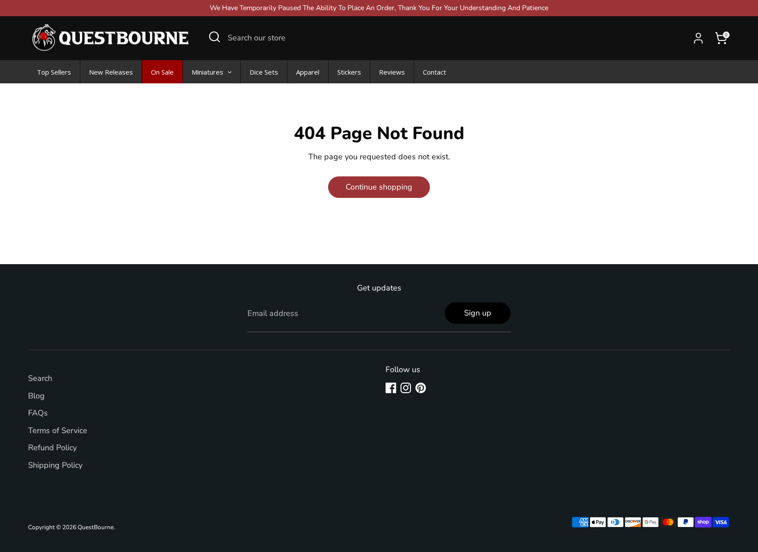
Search (40, 378)
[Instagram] (405, 388)
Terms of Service (57, 430)
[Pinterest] (420, 388)
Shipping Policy (55, 465)
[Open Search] (214, 37)
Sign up (477, 313)
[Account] (698, 38)
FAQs (38, 413)
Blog (36, 396)
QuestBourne (96, 527)
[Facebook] (391, 388)
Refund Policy (52, 447)
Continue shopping (379, 187)
